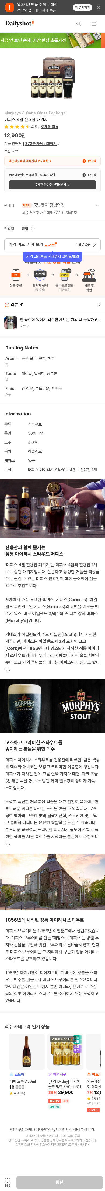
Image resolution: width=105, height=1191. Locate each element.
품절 (59, 1182)
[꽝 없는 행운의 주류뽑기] (52, 40)
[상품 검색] (79, 24)
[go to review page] (99, 305)
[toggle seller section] (97, 205)
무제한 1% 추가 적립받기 (50, 185)
